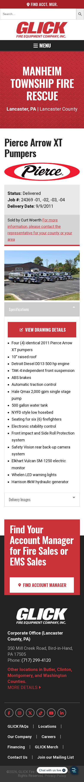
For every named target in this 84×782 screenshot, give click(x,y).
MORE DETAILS (23, 687)
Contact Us (17, 757)
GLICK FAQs (18, 726)
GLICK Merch (46, 747)
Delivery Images (19, 499)
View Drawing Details (45, 329)
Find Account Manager (44, 585)
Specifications (19, 309)
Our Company (20, 736)
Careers (49, 736)
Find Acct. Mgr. (44, 4)
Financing (16, 747)
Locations (47, 726)
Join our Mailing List (55, 757)
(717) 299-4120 (36, 660)
